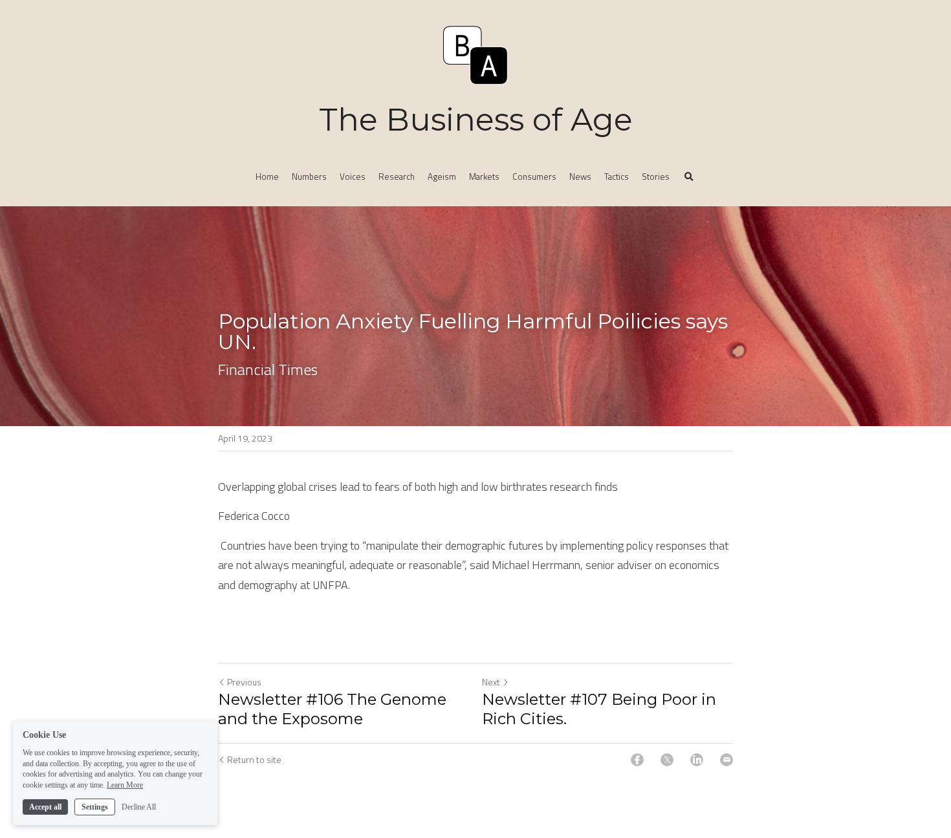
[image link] (475, 53)
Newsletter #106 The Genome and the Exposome (332, 709)
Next (491, 682)
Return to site (254, 759)
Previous (244, 682)
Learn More (125, 785)
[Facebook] (637, 759)
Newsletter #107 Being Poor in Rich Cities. (599, 709)
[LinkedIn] (696, 759)
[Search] (689, 177)
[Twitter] (667, 759)
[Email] (726, 759)
